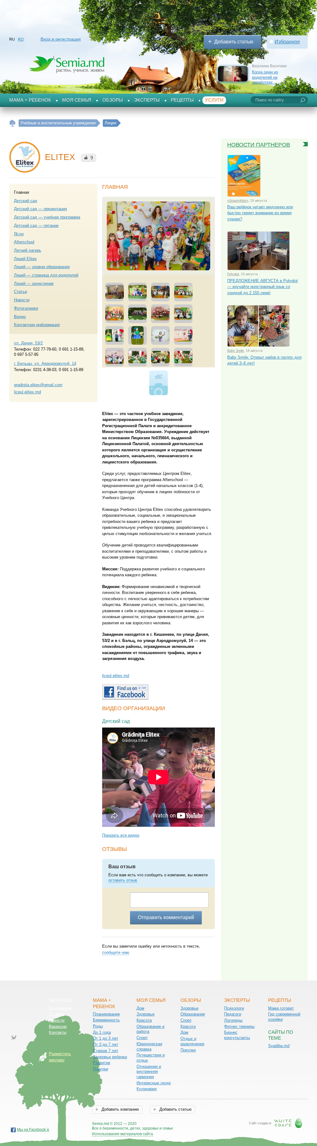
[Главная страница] (12, 123)
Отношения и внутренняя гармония (149, 1071)
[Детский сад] (158, 236)
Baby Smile (235, 350)
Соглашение (60, 1008)
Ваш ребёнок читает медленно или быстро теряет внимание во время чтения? (260, 213)
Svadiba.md (278, 1045)
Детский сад (25, 200)
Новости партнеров (258, 145)
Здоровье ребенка (110, 1057)
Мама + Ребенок (30, 100)
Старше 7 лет (105, 1050)
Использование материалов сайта (122, 1134)
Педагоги (232, 1014)
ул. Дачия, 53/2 (28, 343)
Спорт (142, 1037)
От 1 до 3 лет (105, 1038)
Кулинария (147, 1088)
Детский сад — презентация (40, 208)
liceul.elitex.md (27, 392)
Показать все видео (120, 835)
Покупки (100, 1069)
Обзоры (112, 100)
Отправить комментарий (166, 917)
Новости (21, 300)
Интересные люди (154, 1083)
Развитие (101, 1062)
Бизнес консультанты (237, 1035)
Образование (192, 1014)
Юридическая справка (149, 1046)
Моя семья (76, 100)
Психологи (234, 1008)
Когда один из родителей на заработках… (265, 77)
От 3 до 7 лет (105, 1044)
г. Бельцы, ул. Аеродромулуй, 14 (45, 363)
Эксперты (147, 100)
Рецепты (182, 100)
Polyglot (233, 274)
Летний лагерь (27, 250)
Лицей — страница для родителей (46, 275)
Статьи (20, 291)
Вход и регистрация (61, 39)
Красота (144, 1020)
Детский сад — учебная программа (47, 217)
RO (21, 39)
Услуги (214, 100)
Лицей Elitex (25, 258)
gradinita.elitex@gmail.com (38, 385)
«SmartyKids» (237, 200)
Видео (20, 316)
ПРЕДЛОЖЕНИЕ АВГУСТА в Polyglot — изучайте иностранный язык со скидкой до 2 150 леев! (262, 286)
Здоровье (145, 1014)
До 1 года (102, 1032)
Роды (98, 1026)
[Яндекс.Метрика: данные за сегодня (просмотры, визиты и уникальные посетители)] (191, 1124)
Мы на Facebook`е (33, 1129)
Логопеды (233, 1020)
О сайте (56, 1014)
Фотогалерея (26, 308)
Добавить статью (233, 41)
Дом (140, 1008)
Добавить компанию (119, 1109)
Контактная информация (37, 324)
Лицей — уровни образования (42, 266)
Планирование (106, 1014)
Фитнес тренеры (239, 1026)
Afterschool (24, 242)
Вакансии (58, 1026)
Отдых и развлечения (192, 1041)
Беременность (106, 1020)
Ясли (19, 234)
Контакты (57, 1032)
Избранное (287, 41)
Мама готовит (281, 1008)
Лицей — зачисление (34, 283)
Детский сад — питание (36, 225)
